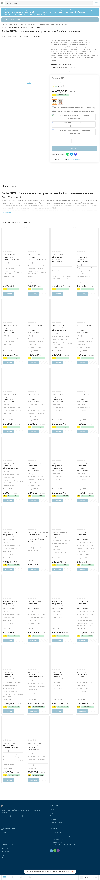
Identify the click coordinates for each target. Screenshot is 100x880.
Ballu (29, 83)
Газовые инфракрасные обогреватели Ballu (53, 24)
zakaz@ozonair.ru (58, 839)
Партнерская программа (9, 855)
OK (72, 871)
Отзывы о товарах (56, 822)
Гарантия (4, 836)
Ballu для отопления (27, 24)
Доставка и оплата (56, 816)
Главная (4, 24)
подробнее (6, 212)
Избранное (24, 36)
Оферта (4, 832)
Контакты (53, 819)
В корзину (8, 294)
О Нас (52, 809)
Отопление (13, 24)
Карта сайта (27, 816)
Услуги (52, 813)
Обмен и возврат (7, 839)
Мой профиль (6, 848)
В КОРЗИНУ (74, 148)
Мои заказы (5, 851)
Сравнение (37, 36)
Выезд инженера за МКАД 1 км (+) (65, 71)
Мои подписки (6, 858)
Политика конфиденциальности (11, 816)
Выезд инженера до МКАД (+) (64, 67)
